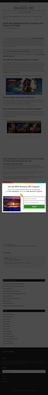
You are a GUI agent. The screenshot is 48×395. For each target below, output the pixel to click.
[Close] (45, 183)
